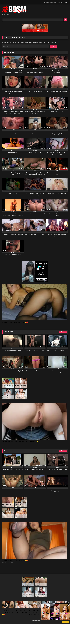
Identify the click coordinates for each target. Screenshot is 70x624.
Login (59, 2)
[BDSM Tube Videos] (35, 10)
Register (65, 2)
